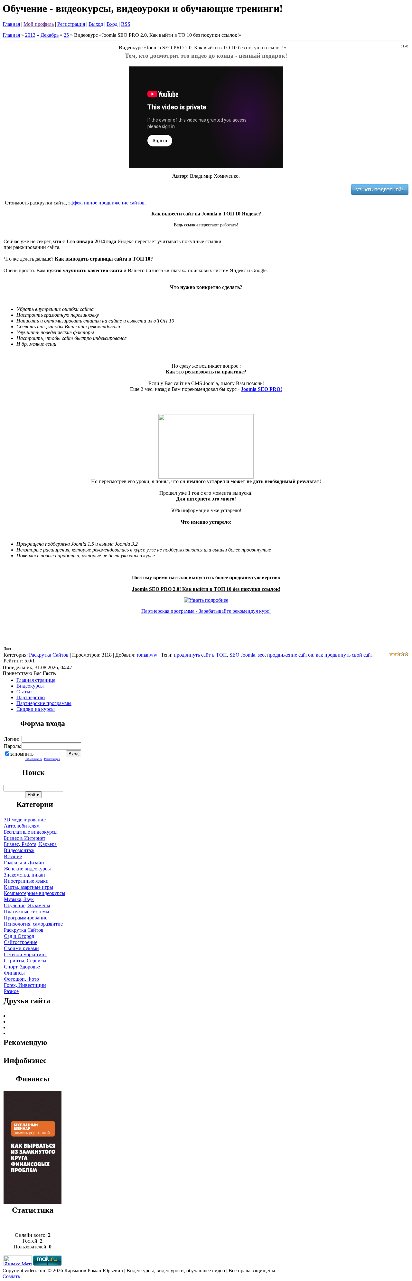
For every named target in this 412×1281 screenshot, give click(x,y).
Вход (112, 24)
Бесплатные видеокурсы (31, 832)
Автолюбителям (22, 826)
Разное (11, 991)
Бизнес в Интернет (24, 838)
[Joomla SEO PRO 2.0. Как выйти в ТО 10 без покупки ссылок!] (379, 193)
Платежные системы (26, 911)
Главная (11, 24)
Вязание (13, 856)
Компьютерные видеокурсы (34, 893)
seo (261, 655)
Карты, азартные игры (28, 887)
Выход (96, 24)
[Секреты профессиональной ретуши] (32, 1202)
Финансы (14, 973)
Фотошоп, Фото (21, 979)
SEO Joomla (242, 655)
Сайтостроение (20, 942)
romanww (147, 655)
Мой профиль (38, 24)
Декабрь (50, 35)
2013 (30, 35)
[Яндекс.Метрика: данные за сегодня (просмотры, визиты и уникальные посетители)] (18, 1261)
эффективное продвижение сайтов (106, 202)
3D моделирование (25, 819)
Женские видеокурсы (27, 868)
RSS (125, 24)
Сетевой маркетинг (25, 954)
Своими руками (21, 948)
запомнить (21, 754)
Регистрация (71, 24)
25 (66, 35)
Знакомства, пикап (24, 875)
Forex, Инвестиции (25, 985)
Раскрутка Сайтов (49, 655)
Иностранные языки (26, 881)
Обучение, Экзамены (27, 905)
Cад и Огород (19, 936)
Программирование (25, 917)
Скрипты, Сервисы (25, 960)
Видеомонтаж (19, 850)
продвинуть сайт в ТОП (200, 655)
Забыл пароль (33, 759)
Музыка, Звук (19, 899)
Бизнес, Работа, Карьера (30, 844)
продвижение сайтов (290, 655)
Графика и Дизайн (24, 862)
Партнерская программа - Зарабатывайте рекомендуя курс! (206, 611)
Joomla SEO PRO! (261, 389)
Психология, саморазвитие (33, 924)
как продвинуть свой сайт (344, 655)
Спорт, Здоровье (22, 966)
